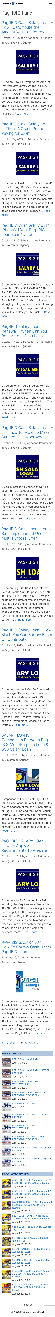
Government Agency (16, 245)
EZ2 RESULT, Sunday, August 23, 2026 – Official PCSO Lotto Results (31, 1217)
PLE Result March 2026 (24, 1103)
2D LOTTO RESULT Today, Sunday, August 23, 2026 (31, 1261)
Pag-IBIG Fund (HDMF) (18, 42)
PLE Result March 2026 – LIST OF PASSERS (30, 1116)
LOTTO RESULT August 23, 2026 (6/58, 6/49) (30, 1239)
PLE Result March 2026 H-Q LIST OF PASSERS (31, 1160)
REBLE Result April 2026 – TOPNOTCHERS (26, 1083)
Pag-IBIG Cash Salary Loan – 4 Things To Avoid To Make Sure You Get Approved (27, 432)
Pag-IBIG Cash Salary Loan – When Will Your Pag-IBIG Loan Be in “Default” (27, 230)
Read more (21, 113)
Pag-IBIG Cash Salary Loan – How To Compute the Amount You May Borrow (27, 27)
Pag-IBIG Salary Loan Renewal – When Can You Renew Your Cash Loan (24, 331)
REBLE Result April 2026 (25, 1059)
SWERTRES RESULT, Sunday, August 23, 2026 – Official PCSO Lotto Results (32, 1205)
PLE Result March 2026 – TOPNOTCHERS (25, 1127)
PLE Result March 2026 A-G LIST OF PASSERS (31, 1149)
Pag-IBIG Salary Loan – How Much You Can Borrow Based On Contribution (27, 635)
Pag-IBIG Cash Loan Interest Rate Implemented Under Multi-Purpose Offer (27, 533)
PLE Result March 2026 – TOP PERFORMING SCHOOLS (28, 1138)
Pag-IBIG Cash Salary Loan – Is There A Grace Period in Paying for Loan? (27, 129)
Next (33, 1043)
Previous (8, 1043)
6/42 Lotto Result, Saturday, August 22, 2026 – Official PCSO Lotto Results (31, 1287)
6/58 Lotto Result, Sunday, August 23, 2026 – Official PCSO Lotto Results (32, 1181)
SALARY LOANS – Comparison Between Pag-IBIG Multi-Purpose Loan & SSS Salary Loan (26, 742)
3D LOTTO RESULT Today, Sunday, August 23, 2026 (31, 1250)
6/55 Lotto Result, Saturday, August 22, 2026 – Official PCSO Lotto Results (31, 1273)
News (21, 962)
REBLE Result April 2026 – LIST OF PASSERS (31, 1072)
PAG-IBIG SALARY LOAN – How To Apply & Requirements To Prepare (24, 846)
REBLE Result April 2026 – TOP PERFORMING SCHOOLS (29, 1094)
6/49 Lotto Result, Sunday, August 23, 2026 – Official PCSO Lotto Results (32, 1192)
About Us (28, 1304)
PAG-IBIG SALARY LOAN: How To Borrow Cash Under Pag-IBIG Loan (26, 947)
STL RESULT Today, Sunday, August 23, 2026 (31, 1228)
